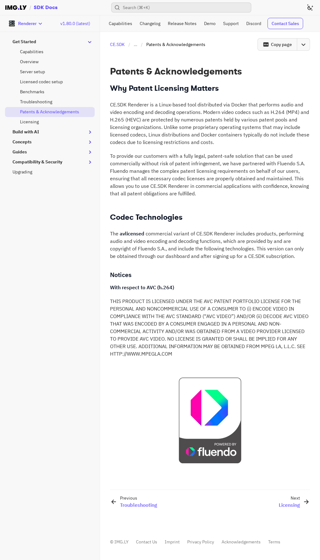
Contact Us (146, 542)
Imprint (172, 542)
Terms (274, 542)
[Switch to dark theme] (310, 8)
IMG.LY (121, 542)
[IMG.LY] (16, 7)
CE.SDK (117, 44)
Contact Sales (285, 23)
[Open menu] (303, 44)
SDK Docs (46, 7)
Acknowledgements (241, 542)
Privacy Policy (200, 542)
